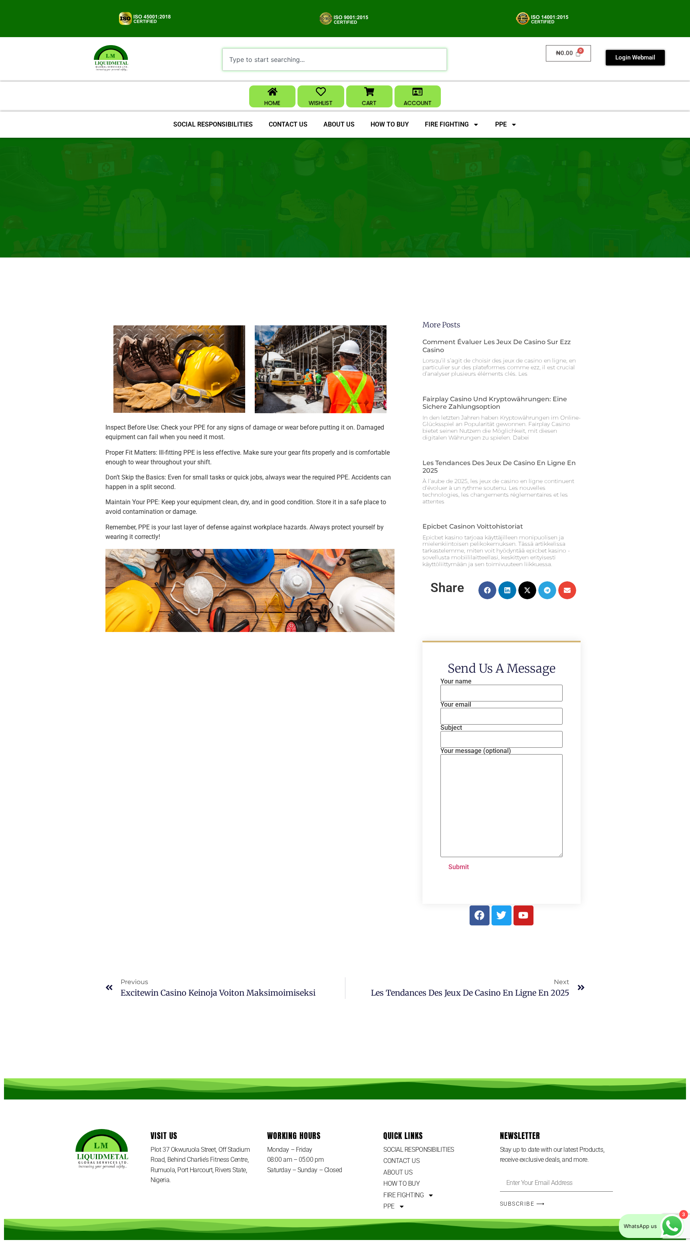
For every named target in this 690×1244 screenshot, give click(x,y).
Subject (451, 728)
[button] (487, 590)
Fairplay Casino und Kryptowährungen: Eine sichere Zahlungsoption (494, 402)
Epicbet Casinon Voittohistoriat (472, 526)
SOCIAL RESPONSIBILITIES (213, 124)
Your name (456, 681)
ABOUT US (339, 124)
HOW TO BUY (390, 124)
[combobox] (334, 59)
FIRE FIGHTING (447, 124)
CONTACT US (288, 124)
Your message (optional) (475, 751)
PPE (501, 124)
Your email (455, 704)
